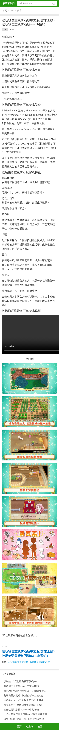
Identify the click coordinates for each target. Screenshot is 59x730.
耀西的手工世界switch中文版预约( (21, 686)
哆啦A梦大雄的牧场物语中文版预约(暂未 (25, 690)
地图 (39, 726)
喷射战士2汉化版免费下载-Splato (21, 681)
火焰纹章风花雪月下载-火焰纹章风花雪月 (25, 714)
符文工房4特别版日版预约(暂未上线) (23, 705)
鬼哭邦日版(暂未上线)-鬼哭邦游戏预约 (24, 719)
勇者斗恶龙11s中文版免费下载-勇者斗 (23, 700)
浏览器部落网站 (8, 3)
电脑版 (29, 726)
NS (12, 10)
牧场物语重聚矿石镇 (18, 662)
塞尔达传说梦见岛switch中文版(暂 (21, 709)
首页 (4, 10)
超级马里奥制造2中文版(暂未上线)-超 (23, 695)
